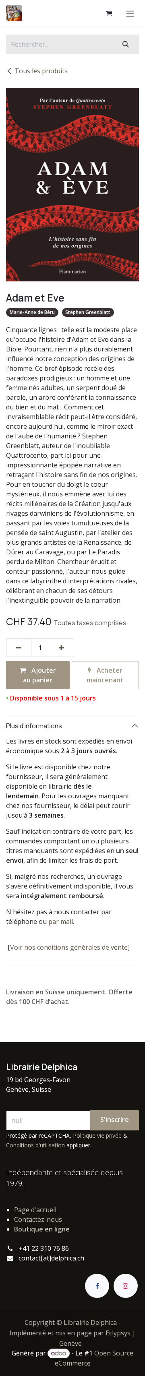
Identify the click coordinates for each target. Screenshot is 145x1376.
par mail (60, 921)
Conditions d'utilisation (35, 1145)
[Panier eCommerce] (108, 13)
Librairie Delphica (90, 1322)
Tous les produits (41, 70)
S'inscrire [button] (114, 1119)
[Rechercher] (125, 44)
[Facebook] (97, 1286)
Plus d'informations (34, 725)
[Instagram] (126, 1286)
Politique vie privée (97, 1135)
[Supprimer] (18, 647)
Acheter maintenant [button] (105, 675)
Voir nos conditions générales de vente (69, 947)
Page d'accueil (35, 1209)
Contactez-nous (38, 1219)
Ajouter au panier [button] (39, 675)
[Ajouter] (61, 647)
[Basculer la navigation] (130, 13)
